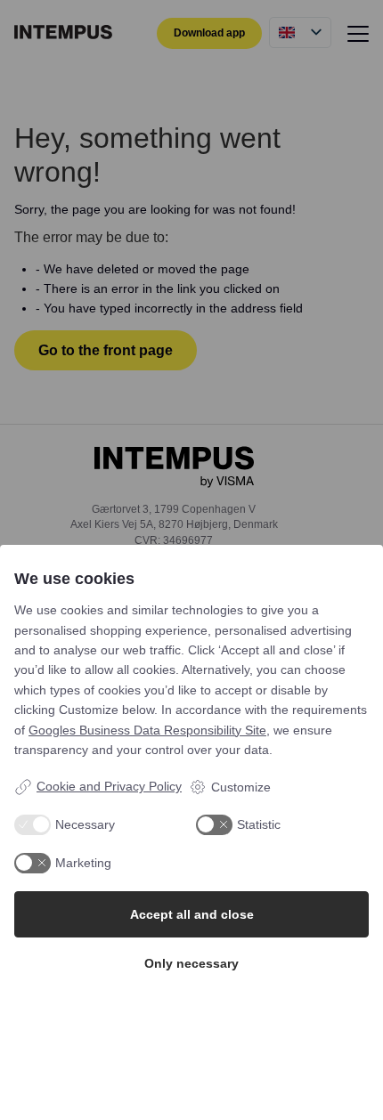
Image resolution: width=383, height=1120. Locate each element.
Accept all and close (192, 914)
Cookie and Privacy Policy (109, 786)
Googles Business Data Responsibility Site (147, 730)
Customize (241, 787)
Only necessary (191, 963)
